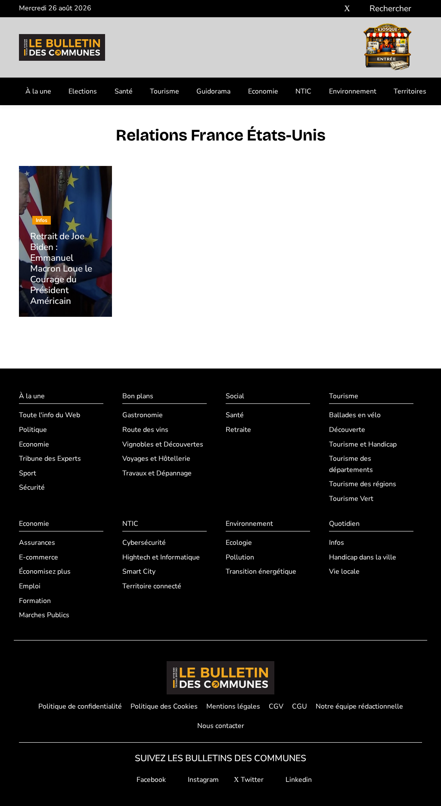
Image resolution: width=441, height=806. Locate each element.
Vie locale (344, 571)
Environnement (352, 91)
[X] (347, 9)
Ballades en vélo (355, 415)
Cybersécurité (144, 542)
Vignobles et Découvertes (162, 444)
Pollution (240, 557)
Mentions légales (233, 706)
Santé (124, 91)
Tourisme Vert (351, 498)
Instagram (202, 779)
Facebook (150, 779)
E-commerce (38, 557)
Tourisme (164, 91)
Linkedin (298, 779)
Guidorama (213, 91)
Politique (33, 429)
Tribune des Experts (50, 458)
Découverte (347, 429)
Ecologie (239, 542)
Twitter (251, 779)
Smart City (138, 571)
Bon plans (137, 396)
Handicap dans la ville (362, 557)
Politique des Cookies (164, 706)
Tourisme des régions (362, 484)
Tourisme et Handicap (363, 444)
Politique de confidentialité (80, 706)
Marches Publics (44, 615)
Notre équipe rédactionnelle (359, 706)
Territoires (410, 91)
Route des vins (145, 429)
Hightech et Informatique (161, 557)
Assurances (37, 542)
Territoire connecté (151, 586)
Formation (35, 601)
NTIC (303, 91)
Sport (27, 473)
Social (235, 396)
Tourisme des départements (351, 464)
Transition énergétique (261, 571)
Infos (336, 542)
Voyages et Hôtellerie (156, 458)
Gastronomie (142, 415)
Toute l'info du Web (49, 415)
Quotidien (344, 523)
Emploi (29, 586)
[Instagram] (334, 9)
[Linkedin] (360, 9)
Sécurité (32, 487)
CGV (276, 706)
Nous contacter (220, 726)
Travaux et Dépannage (157, 473)
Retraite (238, 429)
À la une (38, 91)
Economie (263, 91)
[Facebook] (321, 9)
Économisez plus (45, 571)
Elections (82, 91)
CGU (299, 706)
